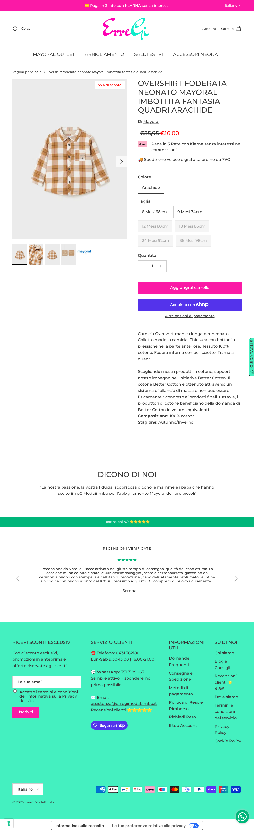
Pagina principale (27, 72)
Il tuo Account (183, 725)
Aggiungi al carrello (189, 287)
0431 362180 (128, 653)
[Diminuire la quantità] (142, 266)
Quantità (147, 255)
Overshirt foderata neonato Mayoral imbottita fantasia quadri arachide (104, 72)
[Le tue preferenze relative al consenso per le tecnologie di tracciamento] (8, 823)
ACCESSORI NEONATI (197, 54)
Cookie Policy (228, 741)
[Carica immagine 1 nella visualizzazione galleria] (69, 159)
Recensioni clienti (108, 710)
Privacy (69, 696)
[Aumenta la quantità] (162, 266)
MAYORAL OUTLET (54, 54)
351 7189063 (132, 672)
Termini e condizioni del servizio (226, 711)
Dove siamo (226, 697)
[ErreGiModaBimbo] (127, 29)
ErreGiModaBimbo (40, 802)
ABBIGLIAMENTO (104, 54)
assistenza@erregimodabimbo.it (124, 703)
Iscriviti (26, 712)
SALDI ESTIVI (148, 54)
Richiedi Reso (182, 717)
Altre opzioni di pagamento (190, 316)
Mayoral (151, 121)
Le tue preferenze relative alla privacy (149, 825)
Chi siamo (224, 653)
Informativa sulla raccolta (79, 825)
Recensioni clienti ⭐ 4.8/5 (226, 682)
